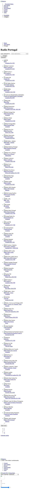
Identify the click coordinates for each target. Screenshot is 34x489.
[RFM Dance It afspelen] (4, 359)
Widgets (6, 469)
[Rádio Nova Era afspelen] (4, 134)
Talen (5, 12)
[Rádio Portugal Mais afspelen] (4, 128)
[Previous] (1, 483)
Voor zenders (7, 464)
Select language (4, 474)
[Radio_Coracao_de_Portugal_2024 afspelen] (4, 307)
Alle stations (7, 5)
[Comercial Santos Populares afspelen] (4, 417)
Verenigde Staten (9, 4)
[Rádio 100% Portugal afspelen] (4, 423)
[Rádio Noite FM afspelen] (4, 238)
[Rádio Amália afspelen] (4, 186)
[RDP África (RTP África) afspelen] (4, 261)
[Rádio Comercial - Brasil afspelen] (4, 371)
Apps (5, 470)
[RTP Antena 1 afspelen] (4, 76)
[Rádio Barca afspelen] (4, 319)
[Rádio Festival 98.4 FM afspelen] (4, 365)
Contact (6, 463)
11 (4, 432)
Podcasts (6, 7)
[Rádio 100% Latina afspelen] (4, 255)
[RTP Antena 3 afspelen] (4, 284)
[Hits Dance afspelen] (4, 388)
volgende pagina (5, 435)
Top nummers (7, 8)
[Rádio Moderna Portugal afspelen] (4, 151)
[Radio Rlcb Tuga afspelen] (4, 180)
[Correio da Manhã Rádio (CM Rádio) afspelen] (4, 99)
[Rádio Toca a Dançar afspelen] (4, 157)
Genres (5, 11)
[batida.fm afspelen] (4, 342)
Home (5, 43)
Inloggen (6, 16)
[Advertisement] (17, 30)
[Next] (4, 483)
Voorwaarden (7, 467)
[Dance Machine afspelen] (4, 411)
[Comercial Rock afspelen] (4, 232)
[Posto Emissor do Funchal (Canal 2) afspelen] (4, 336)
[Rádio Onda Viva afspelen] (4, 313)
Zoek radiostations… (6, 53)
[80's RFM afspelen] (4, 209)
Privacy (6, 466)
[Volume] (1, 486)
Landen (6, 9)
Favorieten (6, 15)
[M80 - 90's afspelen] (4, 203)
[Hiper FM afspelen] (4, 290)
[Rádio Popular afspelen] (4, 394)
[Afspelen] (2, 483)
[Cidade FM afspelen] (4, 82)
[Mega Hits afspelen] (4, 105)
